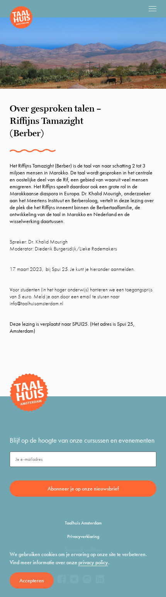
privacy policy (93, 562)
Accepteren (31, 580)
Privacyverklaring (83, 536)
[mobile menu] (152, 8)
